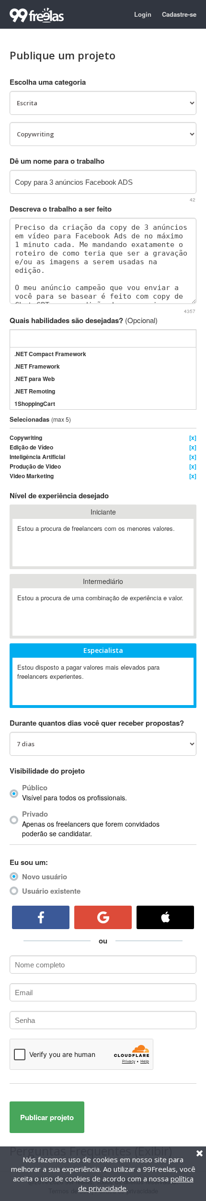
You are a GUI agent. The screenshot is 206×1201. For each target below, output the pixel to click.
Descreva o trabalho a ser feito (61, 208)
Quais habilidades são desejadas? (84, 320)
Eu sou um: (29, 862)
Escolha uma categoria (48, 82)
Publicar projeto (47, 1117)
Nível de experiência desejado (59, 495)
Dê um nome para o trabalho (57, 161)
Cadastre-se (179, 14)
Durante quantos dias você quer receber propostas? (97, 723)
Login (142, 14)
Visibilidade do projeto (47, 770)
